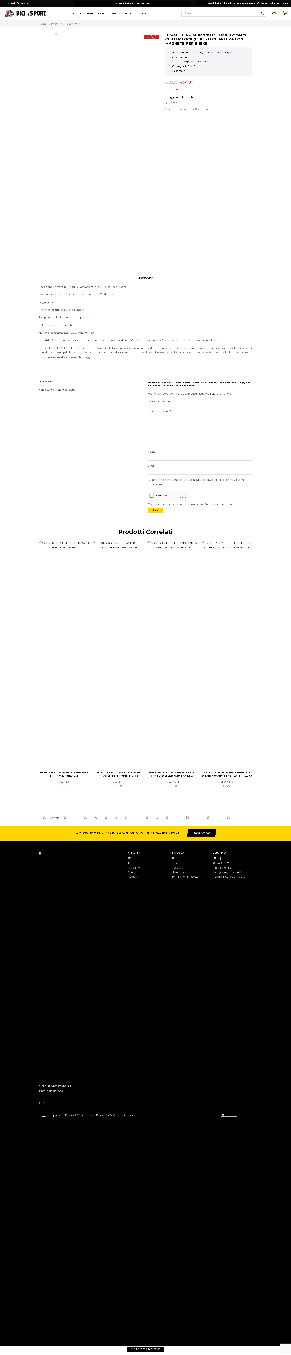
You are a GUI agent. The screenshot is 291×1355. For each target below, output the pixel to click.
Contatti (144, 13)
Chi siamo (86, 13)
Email (152, 465)
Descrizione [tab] (145, 278)
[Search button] (262, 13)
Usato (114, 13)
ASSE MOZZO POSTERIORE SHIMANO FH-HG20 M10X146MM (64, 774)
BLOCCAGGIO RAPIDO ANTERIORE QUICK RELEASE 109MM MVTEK (118, 774)
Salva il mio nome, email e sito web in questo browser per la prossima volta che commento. (198, 482)
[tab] (145, 278)
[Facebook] (39, 1102)
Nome (152, 451)
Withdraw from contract (145, 1349)
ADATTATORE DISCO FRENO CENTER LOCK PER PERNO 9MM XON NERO (172, 774)
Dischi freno (74, 23)
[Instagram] (44, 1102)
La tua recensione (159, 411)
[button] (40, 818)
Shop (100, 13)
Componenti (56, 23)
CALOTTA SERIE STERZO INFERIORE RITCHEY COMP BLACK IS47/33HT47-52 (227, 774)
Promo (129, 13)
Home (72, 13)
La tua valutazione (159, 401)
